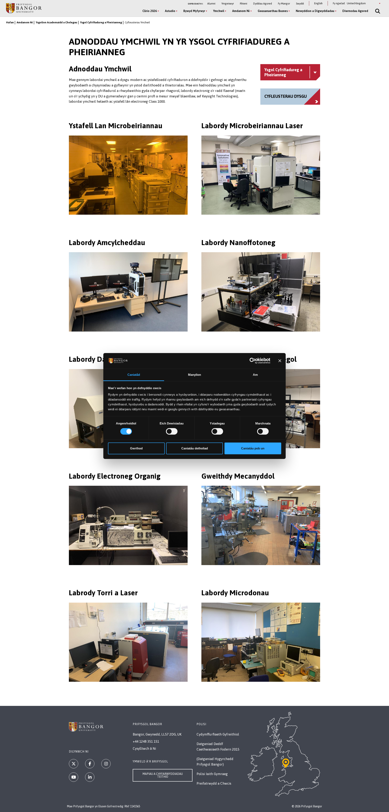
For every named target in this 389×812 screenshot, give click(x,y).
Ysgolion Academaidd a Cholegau (56, 22)
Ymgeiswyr (227, 3)
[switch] (171, 431)
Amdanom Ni (241, 11)
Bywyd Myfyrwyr (194, 11)
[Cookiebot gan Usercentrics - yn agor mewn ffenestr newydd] (252, 361)
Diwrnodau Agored (355, 11)
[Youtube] (73, 777)
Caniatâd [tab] (133, 374)
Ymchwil (218, 11)
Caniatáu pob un (252, 448)
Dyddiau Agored (262, 3)
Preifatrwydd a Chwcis (214, 783)
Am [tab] (255, 374)
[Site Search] (377, 11)
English (318, 3)
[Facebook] (89, 763)
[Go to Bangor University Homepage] (24, 8)
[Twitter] (73, 763)
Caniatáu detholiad (194, 448)
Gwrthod (136, 448)
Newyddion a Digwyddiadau (315, 11)
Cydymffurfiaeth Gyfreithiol (218, 734)
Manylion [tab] (194, 374)
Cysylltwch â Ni (144, 748)
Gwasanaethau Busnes (273, 11)
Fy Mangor (284, 3)
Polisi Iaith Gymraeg (212, 774)
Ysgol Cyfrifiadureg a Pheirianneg (101, 22)
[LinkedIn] (89, 777)
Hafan (10, 22)
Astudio (170, 11)
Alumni (211, 3)
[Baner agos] (279, 360)
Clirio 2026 (149, 11)
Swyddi (300, 3)
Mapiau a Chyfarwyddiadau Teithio (162, 775)
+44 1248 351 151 (146, 741)
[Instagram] (106, 763)
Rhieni (243, 3)
